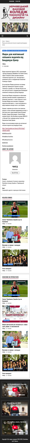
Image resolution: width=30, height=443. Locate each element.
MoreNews (25, 439)
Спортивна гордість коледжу (14, 215)
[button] (2, 35)
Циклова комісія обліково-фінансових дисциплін (17, 50)
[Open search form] (27, 35)
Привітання (10, 264)
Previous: (13, 182)
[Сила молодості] (15, 258)
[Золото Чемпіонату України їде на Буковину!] (15, 209)
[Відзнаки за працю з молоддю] (15, 234)
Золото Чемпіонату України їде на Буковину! (12, 221)
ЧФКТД (4, 64)
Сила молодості (6, 268)
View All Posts (15, 173)
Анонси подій (6, 320)
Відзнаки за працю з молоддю (11, 245)
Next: (13, 189)
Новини (4, 50)
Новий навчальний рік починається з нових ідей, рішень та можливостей (14, 325)
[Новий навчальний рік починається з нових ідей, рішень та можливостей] (15, 314)
